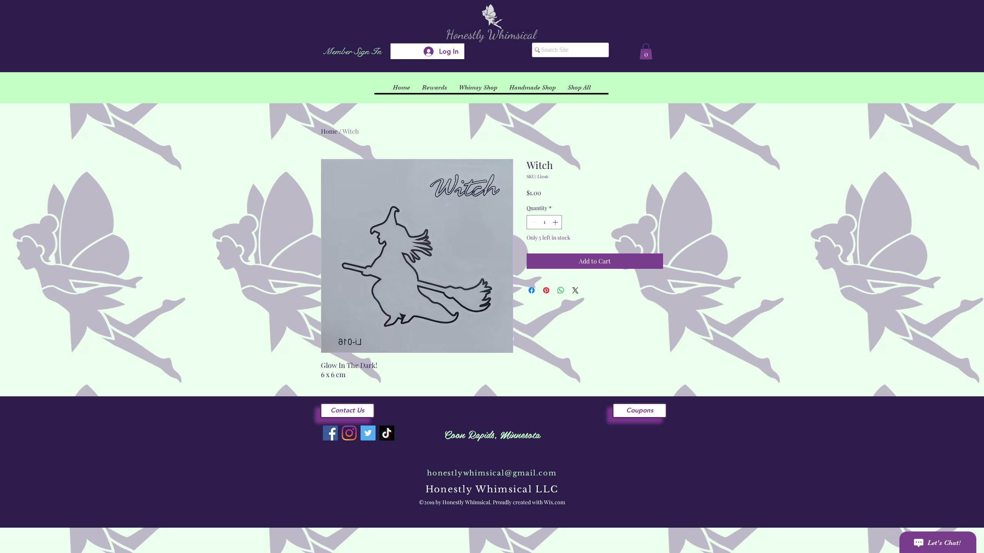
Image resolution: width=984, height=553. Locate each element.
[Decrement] (532, 222)
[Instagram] (349, 433)
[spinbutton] (544, 222)
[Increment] (556, 222)
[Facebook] (330, 433)
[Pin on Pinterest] (546, 290)
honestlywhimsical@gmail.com (492, 473)
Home (329, 131)
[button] (646, 51)
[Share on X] (575, 290)
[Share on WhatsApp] (560, 290)
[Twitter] (368, 433)
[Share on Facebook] (531, 290)
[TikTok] (386, 433)
